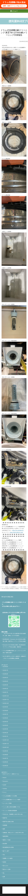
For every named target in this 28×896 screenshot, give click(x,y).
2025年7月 (5, 714)
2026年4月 (5, 681)
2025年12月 (6, 696)
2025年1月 (5, 736)
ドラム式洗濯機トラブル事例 (10, 796)
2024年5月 (5, 765)
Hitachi (4, 777)
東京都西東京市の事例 (8, 847)
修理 (4, 829)
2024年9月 (5, 751)
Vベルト (5, 792)
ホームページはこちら (7, 596)
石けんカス (5, 865)
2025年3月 (5, 729)
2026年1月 (5, 692)
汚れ (4, 854)
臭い (4, 873)
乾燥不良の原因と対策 (8, 821)
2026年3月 (5, 685)
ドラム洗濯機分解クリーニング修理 (15, 586)
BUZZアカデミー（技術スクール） (11, 774)
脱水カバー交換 (6, 869)
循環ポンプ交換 (6, 840)
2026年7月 (5, 670)
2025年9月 (5, 707)
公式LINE (4, 612)
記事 (4, 876)
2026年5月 (5, 677)
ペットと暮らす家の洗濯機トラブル (11, 807)
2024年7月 (5, 758)
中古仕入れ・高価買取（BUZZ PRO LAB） (13, 814)
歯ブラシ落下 (6, 851)
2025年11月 (6, 699)
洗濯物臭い (17, 588)
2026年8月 (5, 666)
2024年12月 (6, 740)
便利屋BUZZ (12, 588)
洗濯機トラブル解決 (8, 858)
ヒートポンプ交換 (7, 803)
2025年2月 (5, 732)
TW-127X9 (4, 588)
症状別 (4, 862)
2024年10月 (6, 747)
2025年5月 (5, 721)
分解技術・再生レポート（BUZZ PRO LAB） (13, 832)
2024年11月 (6, 743)
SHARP (4, 785)
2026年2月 (5, 688)
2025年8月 (5, 710)
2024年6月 (5, 762)
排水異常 (5, 843)
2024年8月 (5, 754)
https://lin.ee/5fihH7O (17, 530)
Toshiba (6, 586)
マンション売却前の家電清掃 (10, 810)
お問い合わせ (13, 606)
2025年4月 (5, 725)
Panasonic (5, 781)
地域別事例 (5, 836)
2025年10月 (6, 703)
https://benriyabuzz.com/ (16, 532)
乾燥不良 (7, 588)
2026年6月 (5, 674)
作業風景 (24, 586)
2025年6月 (5, 718)
